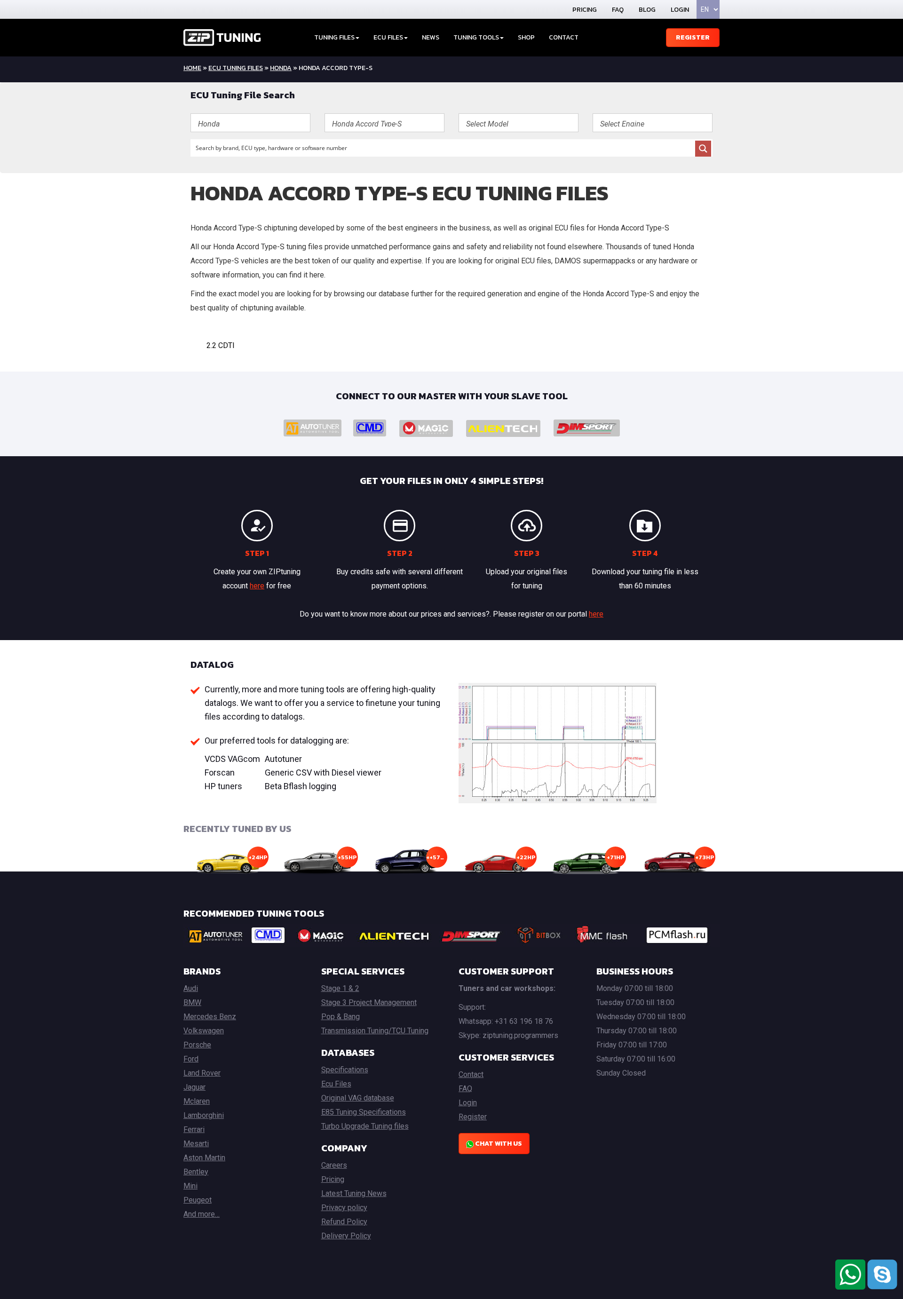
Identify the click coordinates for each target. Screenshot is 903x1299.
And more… (201, 1214)
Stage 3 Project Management (369, 1002)
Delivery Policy (346, 1235)
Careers (334, 1165)
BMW (192, 1002)
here (257, 585)
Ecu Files (336, 1083)
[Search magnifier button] (703, 149)
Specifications (344, 1069)
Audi (190, 988)
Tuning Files (334, 37)
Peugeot (197, 1200)
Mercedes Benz (209, 1016)
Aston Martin (204, 1157)
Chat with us (498, 1144)
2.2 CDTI (220, 345)
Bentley (195, 1171)
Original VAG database (357, 1097)
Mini (190, 1185)
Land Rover (202, 1073)
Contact (563, 37)
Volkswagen (203, 1030)
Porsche (197, 1044)
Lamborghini (203, 1115)
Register (693, 37)
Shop (526, 37)
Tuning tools (476, 37)
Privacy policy (344, 1207)
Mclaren (196, 1101)
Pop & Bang (340, 1016)
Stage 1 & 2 (340, 988)
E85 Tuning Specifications (363, 1112)
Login (680, 10)
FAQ (618, 10)
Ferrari (194, 1129)
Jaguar (194, 1087)
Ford (190, 1058)
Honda (281, 68)
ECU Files (388, 37)
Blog (647, 10)
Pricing (584, 10)
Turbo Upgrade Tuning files (365, 1126)
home (192, 68)
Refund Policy (344, 1221)
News (430, 37)
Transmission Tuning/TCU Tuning (374, 1030)
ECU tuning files (235, 68)
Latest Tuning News (354, 1193)
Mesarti (196, 1143)
